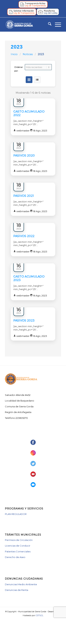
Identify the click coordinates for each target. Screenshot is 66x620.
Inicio (14, 54)
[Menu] (56, 24)
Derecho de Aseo (15, 557)
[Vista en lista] (37, 79)
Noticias (28, 54)
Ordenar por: (18, 69)
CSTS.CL (39, 615)
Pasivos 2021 (23, 195)
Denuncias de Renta (16, 590)
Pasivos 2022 (24, 236)
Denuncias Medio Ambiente (21, 584)
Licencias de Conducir (17, 545)
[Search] (48, 24)
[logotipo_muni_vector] (27, 24)
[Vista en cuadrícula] (29, 79)
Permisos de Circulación (19, 540)
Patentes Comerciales (17, 551)
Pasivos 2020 (24, 155)
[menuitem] (48, 24)
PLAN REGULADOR (16, 514)
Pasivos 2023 (24, 320)
